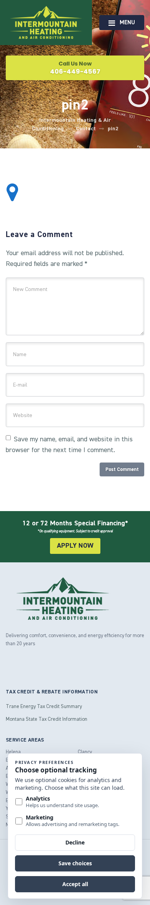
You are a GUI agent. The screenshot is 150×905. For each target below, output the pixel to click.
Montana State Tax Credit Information (46, 718)
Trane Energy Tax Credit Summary (44, 706)
